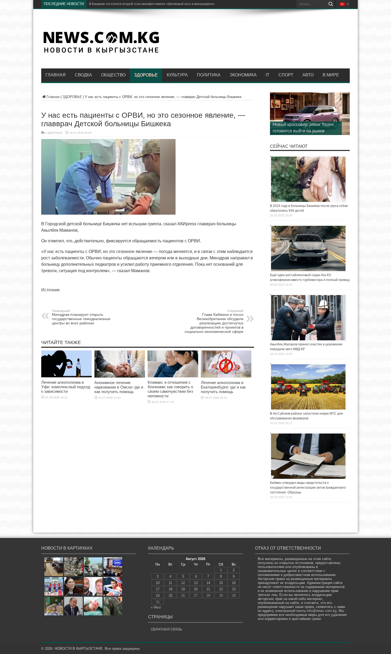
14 (208, 583)
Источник (50, 290)
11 (170, 583)
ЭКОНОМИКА (243, 75)
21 (208, 589)
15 (221, 583)
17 (158, 589)
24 (158, 596)
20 (196, 589)
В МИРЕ (331, 75)
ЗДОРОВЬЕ (146, 75)
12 (183, 583)
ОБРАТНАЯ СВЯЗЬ (166, 629)
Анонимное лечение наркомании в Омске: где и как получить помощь (118, 387)
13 (196, 583)
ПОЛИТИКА (209, 75)
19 (183, 589)
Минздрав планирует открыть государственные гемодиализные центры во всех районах (81, 317)
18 (170, 589)
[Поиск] (331, 4)
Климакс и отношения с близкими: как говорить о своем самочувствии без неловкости (170, 389)
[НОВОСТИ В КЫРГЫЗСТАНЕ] (101, 52)
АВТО (308, 75)
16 (234, 583)
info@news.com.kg (321, 611)
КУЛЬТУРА (177, 75)
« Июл (156, 607)
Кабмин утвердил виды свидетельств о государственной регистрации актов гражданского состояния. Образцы (308, 487)
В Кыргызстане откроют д (108, 4)
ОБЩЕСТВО (113, 75)
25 (170, 596)
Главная (55, 75)
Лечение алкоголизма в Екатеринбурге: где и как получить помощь (223, 387)
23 (234, 589)
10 (158, 583)
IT (267, 75)
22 (221, 589)
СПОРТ (285, 75)
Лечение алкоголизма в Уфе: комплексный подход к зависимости (65, 387)
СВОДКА (83, 75)
